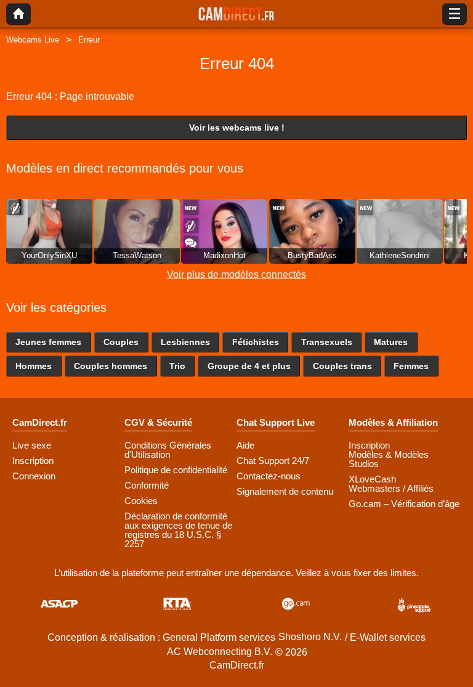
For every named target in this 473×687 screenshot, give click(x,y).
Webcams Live (32, 39)
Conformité (146, 485)
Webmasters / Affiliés (391, 488)
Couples (121, 342)
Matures (391, 342)
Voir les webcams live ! (237, 127)
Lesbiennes (185, 342)
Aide (245, 445)
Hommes (33, 366)
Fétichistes (255, 342)
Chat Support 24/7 (272, 460)
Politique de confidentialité (175, 470)
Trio (177, 366)
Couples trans (342, 366)
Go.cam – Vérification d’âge (404, 503)
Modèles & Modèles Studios (389, 459)
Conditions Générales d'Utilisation (167, 450)
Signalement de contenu (284, 491)
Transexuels (326, 342)
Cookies (141, 500)
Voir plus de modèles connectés (236, 274)
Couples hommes (110, 366)
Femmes (411, 366)
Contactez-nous (268, 476)
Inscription (33, 460)
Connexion (33, 476)
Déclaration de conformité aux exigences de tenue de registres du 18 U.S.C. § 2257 (178, 530)
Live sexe (31, 445)
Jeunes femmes (48, 342)
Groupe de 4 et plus (249, 366)
